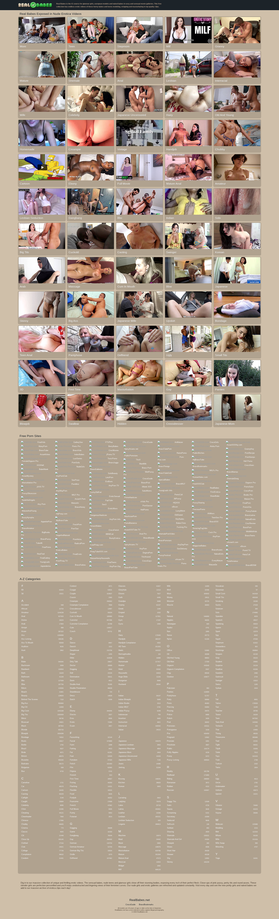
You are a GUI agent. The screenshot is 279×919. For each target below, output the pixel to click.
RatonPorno (182, 453)
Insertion (122, 718)
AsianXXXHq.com (234, 445)
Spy (217, 635)
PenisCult (179, 495)
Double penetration (78, 688)
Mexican (122, 862)
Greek (121, 609)
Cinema (24, 828)
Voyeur (218, 813)
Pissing (170, 711)
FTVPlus (109, 442)
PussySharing (198, 503)
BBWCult (109, 534)
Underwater (220, 786)
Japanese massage (126, 748)
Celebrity (25, 805)
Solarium (219, 609)
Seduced (170, 820)
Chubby (24, 824)
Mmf (169, 590)
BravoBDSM (251, 565)
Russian (170, 790)
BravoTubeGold (165, 473)
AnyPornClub (61, 476)
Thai (217, 730)
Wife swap (220, 843)
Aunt (23, 650)
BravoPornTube (130, 567)
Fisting (73, 782)
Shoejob (170, 843)
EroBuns (109, 481)
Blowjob (24, 733)
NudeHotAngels (28, 500)
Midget (121, 866)
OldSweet (179, 515)
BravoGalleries (96, 469)
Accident (25, 605)
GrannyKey (249, 449)
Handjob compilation (127, 643)
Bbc (23, 680)
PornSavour (147, 506)
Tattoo (218, 703)
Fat (71, 752)
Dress (72, 696)
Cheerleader (26, 816)
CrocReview (250, 523)
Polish (169, 718)
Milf (119, 869)
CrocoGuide (148, 442)
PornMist (75, 484)
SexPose (75, 480)
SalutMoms (147, 491)
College (24, 851)
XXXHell (40, 465)
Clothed (24, 843)
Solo (217, 612)
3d (22, 594)
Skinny (170, 862)
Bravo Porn (146, 468)
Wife (217, 839)
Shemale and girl (174, 839)
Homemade (123, 662)
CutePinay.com (96, 545)
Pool (169, 722)
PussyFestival (165, 555)
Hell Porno (248, 461)
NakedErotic (250, 519)
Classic (24, 832)
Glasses (121, 586)
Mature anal (123, 858)
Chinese (24, 820)
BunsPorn (247, 527)
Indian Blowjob (124, 699)
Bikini (23, 718)
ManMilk (142, 464)
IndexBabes (79, 454)
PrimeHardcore (130, 497)
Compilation (26, 854)
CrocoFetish (114, 530)
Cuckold (73, 612)
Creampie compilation (79, 605)
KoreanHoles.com (200, 477)
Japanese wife (124, 760)
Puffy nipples (172, 752)
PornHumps (250, 457)
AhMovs (211, 513)
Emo (72, 718)
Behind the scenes (29, 699)
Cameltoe (25, 782)
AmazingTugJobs (200, 528)
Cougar (73, 590)
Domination (74, 677)
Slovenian (219, 590)
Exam (72, 726)
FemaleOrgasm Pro (30, 461)
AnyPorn (143, 549)
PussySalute (251, 511)
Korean (121, 786)
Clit (22, 835)
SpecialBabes (164, 480)
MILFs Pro (214, 470)
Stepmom (219, 643)
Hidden (121, 658)
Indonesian (123, 714)
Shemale (170, 835)
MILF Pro (76, 495)
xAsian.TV (179, 559)
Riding (169, 779)
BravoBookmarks (200, 466)
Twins (217, 767)
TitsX (138, 460)
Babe (23, 662)
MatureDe (213, 565)
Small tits (219, 597)
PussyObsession (29, 493)
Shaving (170, 832)
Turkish (218, 764)
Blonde (24, 730)
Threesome (220, 737)
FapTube (109, 500)
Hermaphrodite (124, 654)
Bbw (23, 684)
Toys (217, 756)
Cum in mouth (76, 616)
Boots (23, 741)
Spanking (219, 624)
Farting (73, 748)
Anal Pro (143, 534)
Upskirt (218, 794)
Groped (121, 612)
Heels (120, 650)
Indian (121, 696)
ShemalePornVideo (167, 534)
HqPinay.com (61, 514)
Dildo (72, 658)
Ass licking (26, 639)
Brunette (24, 760)
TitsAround (146, 557)
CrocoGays (147, 561)
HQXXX (176, 503)
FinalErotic (77, 554)
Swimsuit (219, 677)
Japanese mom (124, 752)
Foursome (74, 801)
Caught (24, 801)
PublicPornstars (131, 456)
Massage (122, 847)
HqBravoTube (198, 460)
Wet (217, 832)
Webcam (219, 824)
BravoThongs (164, 466)
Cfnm (23, 809)
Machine (122, 835)
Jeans (121, 764)
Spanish (218, 620)
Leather (121, 813)
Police (169, 714)
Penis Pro (76, 446)
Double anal (75, 684)
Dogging (73, 669)
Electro (73, 714)
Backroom (25, 665)
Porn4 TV (247, 550)
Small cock (220, 594)
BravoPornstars (165, 540)
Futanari (73, 816)
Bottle (23, 745)
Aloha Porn (214, 446)
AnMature (179, 442)
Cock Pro (212, 532)
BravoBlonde (148, 538)
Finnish (73, 775)
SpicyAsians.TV (131, 545)
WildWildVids (251, 531)
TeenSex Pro (217, 517)
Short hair (171, 851)
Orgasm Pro (250, 483)
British (24, 756)
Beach (24, 692)
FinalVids (41, 442)
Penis (169, 703)
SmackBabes (96, 526)
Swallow (218, 669)
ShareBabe (214, 496)
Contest (73, 586)
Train (217, 760)
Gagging (73, 828)
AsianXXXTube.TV (132, 530)
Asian (23, 631)
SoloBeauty (113, 473)
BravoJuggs (114, 463)
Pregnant (171, 737)
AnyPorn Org (115, 566)
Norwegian (171, 624)
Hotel (120, 669)
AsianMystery (28, 476)
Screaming (171, 813)
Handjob (121, 639)
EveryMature (217, 561)
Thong (218, 733)
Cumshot (73, 620)
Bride (23, 752)
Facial (72, 741)
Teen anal (219, 722)
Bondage (25, 737)
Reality (170, 771)
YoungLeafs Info (165, 490)
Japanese (122, 741)
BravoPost (145, 483)
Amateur (24, 612)
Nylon (169, 639)
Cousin (73, 597)
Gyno (120, 624)
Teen (217, 718)
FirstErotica (215, 492)
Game (72, 832)
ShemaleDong (233, 479)
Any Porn (41, 504)
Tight (217, 745)
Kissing (121, 779)
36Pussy (177, 499)
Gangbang (74, 835)
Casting (24, 794)
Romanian (171, 782)
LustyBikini (180, 511)
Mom (169, 594)
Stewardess (220, 646)
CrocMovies (114, 450)
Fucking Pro (182, 527)
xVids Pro (145, 501)
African (24, 609)
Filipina (73, 771)
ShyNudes (179, 519)
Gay (71, 839)
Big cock (25, 711)
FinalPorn (247, 503)
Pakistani (171, 688)
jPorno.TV (111, 454)
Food (72, 794)
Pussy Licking (173, 760)
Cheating (25, 813)
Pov (168, 733)
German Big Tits (77, 851)
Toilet (217, 752)
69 (22, 590)
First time (74, 779)
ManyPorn (43, 446)
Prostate (170, 741)
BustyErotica (114, 538)
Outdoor (170, 677)
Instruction (122, 722)
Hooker (121, 665)
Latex (120, 805)
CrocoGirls (214, 442)
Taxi (217, 707)
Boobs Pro (248, 495)
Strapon (218, 654)
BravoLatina (250, 515)
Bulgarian (25, 767)
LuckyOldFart (96, 492)
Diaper (72, 654)
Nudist (169, 628)
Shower (170, 854)
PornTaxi (75, 529)
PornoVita (247, 507)
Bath (23, 673)
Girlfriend (73, 858)
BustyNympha (28, 517)
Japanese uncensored (127, 756)
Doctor (72, 665)
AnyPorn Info (114, 519)
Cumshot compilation (79, 624)
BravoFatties (80, 565)
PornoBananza (130, 523)
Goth (120, 597)
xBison (175, 507)
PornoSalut (248, 487)
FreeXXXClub (198, 484)
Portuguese (172, 730)
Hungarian (122, 680)
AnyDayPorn (183, 545)
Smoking (219, 601)
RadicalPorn (80, 543)
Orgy (169, 673)
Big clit (24, 707)
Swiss (218, 684)
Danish (73, 646)
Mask (120, 843)
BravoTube (43, 450)
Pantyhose (171, 696)
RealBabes (214, 488)
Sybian (218, 688)
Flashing (73, 786)
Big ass (24, 703)
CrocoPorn (248, 491)
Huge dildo (123, 677)
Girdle (72, 854)
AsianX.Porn (80, 499)
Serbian (170, 828)
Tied (217, 741)
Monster (170, 601)
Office (169, 650)
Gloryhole (122, 590)
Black (23, 726)
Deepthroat (74, 650)
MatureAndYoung (29, 511)
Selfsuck (170, 824)
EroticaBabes (61, 550)
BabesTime (181, 523)
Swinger (218, 680)
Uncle (217, 782)
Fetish (72, 764)
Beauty (24, 696)
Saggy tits (171, 801)
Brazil (23, 748)
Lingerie (121, 824)
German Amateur (77, 847)
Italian (121, 730)
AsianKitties (45, 454)
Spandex (219, 616)
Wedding (219, 828)
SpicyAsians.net (131, 449)
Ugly (217, 779)
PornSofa (76, 463)
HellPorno (145, 510)
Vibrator (218, 805)
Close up (25, 839)
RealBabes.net (35, 5)
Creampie (74, 601)
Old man (170, 662)
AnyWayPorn (61, 491)
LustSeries (77, 458)
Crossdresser (75, 609)
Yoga (217, 858)
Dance (72, 643)
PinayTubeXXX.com (98, 551)
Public (169, 748)
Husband (122, 684)
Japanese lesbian (126, 745)
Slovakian (219, 586)
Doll (71, 673)
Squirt (217, 639)
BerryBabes (113, 446)
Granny (121, 605)
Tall (216, 699)
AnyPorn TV (114, 486)
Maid (120, 839)
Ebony (72, 711)
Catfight (24, 798)
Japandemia (45, 566)
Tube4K (39, 543)
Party (169, 699)
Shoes (169, 847)
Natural (170, 616)
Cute (72, 628)
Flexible (73, 790)
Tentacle (219, 726)
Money (170, 597)
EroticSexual (114, 496)
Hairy (120, 635)
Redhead (170, 775)
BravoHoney (80, 507)
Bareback (25, 669)
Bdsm (23, 688)
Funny (72, 813)
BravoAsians (217, 550)
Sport (217, 631)
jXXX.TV (40, 487)
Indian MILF (123, 707)
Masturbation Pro (29, 483)
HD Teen (122, 646)
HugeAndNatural (63, 535)
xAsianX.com (232, 542)
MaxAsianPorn (130, 516)
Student (218, 662)
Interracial (122, 726)
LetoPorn (109, 477)
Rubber (170, 786)
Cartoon (24, 790)
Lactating (122, 798)
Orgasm (170, 665)
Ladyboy (122, 801)
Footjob (73, 798)
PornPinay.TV (62, 561)
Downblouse (75, 692)
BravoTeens (250, 536)
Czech (72, 631)
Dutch (72, 699)
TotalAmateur (232, 561)
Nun (168, 631)
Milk (168, 586)
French (73, 805)
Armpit (24, 628)
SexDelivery (182, 549)
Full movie (74, 809)
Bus (23, 771)
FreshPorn (77, 524)
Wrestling (219, 847)
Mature (121, 854)
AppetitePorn (46, 522)
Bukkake (25, 764)
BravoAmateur (28, 528)
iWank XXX (147, 487)
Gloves (121, 594)
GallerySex (78, 442)
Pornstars (171, 726)
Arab (23, 624)
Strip (217, 658)
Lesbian (121, 816)
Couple (73, 594)
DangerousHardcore (98, 515)
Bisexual (25, 722)
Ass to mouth (27, 643)
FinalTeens (111, 562)
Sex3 (104, 504)
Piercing (170, 707)
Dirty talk (74, 662)
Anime (24, 620)
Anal (23, 616)
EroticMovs (113, 508)
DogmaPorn (148, 553)
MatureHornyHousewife (100, 558)
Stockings (219, 650)
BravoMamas (232, 472)
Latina (121, 809)
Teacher (218, 711)
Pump (169, 756)
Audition (24, 646)
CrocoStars (249, 465)
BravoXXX (214, 522)
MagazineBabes (199, 546)
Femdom (73, 760)
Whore (218, 835)
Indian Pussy (123, 711)
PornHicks (77, 539)
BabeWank (43, 469)
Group (121, 616)
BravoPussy (46, 539)
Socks (218, 605)
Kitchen (121, 782)
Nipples (170, 620)
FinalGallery (45, 558)
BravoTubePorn (165, 449)
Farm (72, 745)
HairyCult (246, 554)
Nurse (169, 635)
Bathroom (25, 677)
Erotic (72, 722)
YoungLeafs (45, 562)
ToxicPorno (112, 458)
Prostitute (171, 745)
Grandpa (122, 601)
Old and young (173, 658)
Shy (168, 858)
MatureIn (75, 503)
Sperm (218, 628)
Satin (169, 805)
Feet (72, 756)
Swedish (219, 673)
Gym (120, 620)
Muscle (170, 605)
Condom (24, 858)
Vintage (218, 809)
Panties (170, 692)
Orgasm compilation (175, 669)
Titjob (217, 748)
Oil (168, 654)
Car (22, 786)
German (73, 843)
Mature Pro (249, 499)
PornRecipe (250, 453)
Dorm (72, 680)
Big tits (24, 714)
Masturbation (123, 851)
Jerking (121, 767)
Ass (23, 635)
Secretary (171, 816)
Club (23, 847)
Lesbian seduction (126, 820)
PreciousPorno (199, 509)
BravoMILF (180, 484)
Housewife (122, 673)
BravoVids (77, 450)
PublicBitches (198, 453)
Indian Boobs (123, 703)
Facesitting (74, 737)
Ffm (71, 767)
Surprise (218, 665)
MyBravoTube (62, 520)
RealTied (40, 554)
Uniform (218, 790)
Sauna (169, 809)
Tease (218, 714)
